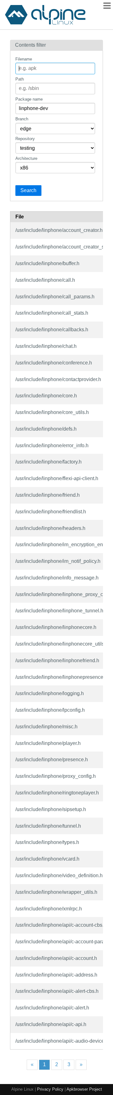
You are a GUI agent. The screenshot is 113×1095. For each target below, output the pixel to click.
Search (28, 190)
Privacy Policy (50, 1089)
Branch (21, 119)
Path (19, 79)
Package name (29, 99)
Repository (25, 138)
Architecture (26, 158)
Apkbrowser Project (84, 1089)
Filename (23, 59)
